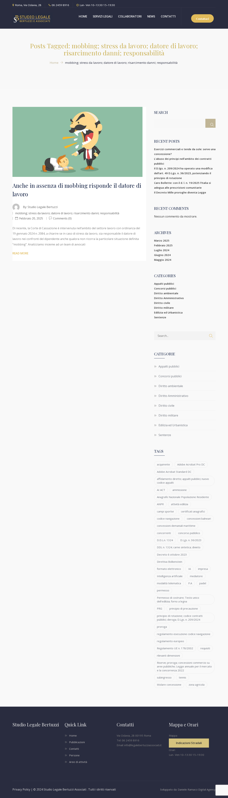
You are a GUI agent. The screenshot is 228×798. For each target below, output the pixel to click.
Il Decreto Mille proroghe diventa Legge (180, 192)
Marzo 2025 (161, 240)
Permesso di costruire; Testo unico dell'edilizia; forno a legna (178, 599)
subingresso (164, 677)
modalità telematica (169, 583)
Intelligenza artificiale (170, 576)
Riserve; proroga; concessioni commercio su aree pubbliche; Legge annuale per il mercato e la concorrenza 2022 (184, 666)
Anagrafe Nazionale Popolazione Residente (183, 497)
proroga (162, 626)
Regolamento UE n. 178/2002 (175, 648)
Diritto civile (162, 303)
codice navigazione (168, 518)
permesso (163, 590)
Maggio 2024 (162, 259)
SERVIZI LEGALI (102, 16)
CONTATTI (168, 16)
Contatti (74, 748)
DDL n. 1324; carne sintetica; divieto (178, 547)
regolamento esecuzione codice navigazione (183, 634)
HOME (83, 16)
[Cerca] (210, 123)
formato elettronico (169, 569)
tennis (182, 677)
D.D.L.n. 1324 (165, 540)
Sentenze (160, 317)
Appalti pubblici (164, 283)
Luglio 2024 (161, 250)
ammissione (179, 490)
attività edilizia (179, 504)
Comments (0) (62, 218)
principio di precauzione (183, 608)
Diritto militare (164, 307)
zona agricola (196, 684)
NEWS (151, 16)
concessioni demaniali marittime (176, 525)
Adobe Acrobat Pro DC (191, 464)
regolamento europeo (170, 641)
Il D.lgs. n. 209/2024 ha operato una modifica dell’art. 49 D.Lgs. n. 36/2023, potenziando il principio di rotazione (183, 173)
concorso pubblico (189, 533)
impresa (203, 569)
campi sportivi (165, 511)
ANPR (160, 504)
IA (189, 569)
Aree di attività (78, 762)
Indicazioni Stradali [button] (189, 743)
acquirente (163, 464)
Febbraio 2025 (163, 245)
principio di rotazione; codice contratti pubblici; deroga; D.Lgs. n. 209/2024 (180, 617)
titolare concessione (169, 684)
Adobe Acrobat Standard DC (174, 471)
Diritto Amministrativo (169, 298)
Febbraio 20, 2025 (31, 218)
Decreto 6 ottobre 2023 (172, 554)
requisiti (205, 648)
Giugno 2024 (162, 255)
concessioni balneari (199, 518)
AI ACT (161, 490)
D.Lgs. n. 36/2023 (190, 540)
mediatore (196, 576)
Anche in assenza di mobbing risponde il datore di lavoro (76, 190)
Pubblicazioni (77, 742)
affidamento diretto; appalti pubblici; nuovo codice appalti (183, 480)
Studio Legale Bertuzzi (43, 207)
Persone (74, 755)
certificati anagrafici (193, 511)
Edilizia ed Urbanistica (168, 312)
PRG (159, 608)
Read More (20, 253)
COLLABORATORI (130, 16)
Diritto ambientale (166, 293)
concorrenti (164, 533)
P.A (190, 583)
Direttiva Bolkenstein (169, 561)
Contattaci (202, 18)
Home (73, 735)
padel (202, 583)
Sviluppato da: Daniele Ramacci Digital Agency (188, 789)
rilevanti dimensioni (168, 655)
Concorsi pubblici (165, 288)
